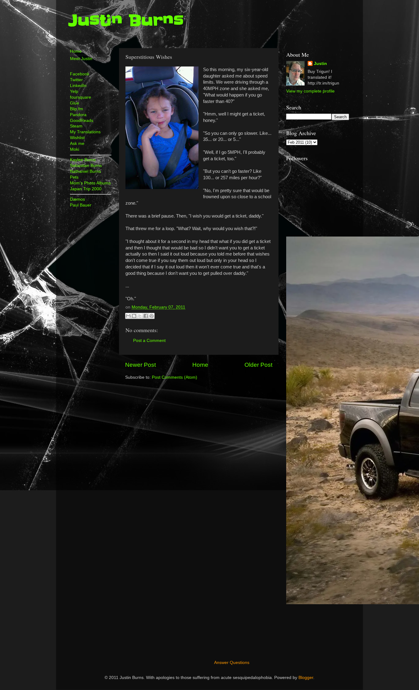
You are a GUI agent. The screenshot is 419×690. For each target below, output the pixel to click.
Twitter (76, 80)
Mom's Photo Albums (90, 183)
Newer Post (140, 365)
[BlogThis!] (134, 316)
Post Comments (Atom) (174, 377)
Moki (74, 149)
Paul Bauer (80, 205)
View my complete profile (310, 91)
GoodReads (81, 120)
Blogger (305, 677)
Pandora (78, 114)
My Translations (85, 132)
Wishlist (77, 137)
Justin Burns (125, 20)
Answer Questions (231, 662)
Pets (74, 177)
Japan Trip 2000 (86, 189)
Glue (74, 103)
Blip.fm (76, 109)
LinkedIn (78, 85)
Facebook (79, 74)
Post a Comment (149, 340)
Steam (76, 126)
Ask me (77, 143)
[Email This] (128, 316)
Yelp (74, 91)
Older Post (258, 365)
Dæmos (77, 199)
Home (200, 365)
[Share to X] (140, 316)
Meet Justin (81, 58)
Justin (320, 63)
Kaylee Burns (83, 159)
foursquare (80, 97)
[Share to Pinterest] (151, 316)
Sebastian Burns (86, 165)
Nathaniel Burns (85, 171)
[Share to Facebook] (146, 316)
